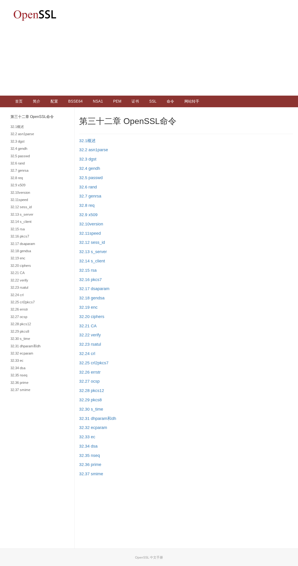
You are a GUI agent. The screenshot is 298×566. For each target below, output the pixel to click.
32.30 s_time (20, 339)
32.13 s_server (21, 214)
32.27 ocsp (18, 317)
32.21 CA (17, 273)
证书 (135, 101)
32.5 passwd (20, 156)
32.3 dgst (17, 141)
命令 (170, 101)
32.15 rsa (17, 229)
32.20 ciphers (20, 266)
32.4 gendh (18, 149)
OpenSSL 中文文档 (35, 15)
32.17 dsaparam (22, 244)
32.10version (20, 192)
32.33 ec (17, 360)
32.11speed (19, 200)
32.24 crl (17, 295)
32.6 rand (17, 163)
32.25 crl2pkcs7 (22, 302)
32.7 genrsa (19, 170)
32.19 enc (17, 258)
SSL (152, 101)
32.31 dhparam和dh (25, 346)
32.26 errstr (19, 309)
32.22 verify (19, 280)
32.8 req (16, 178)
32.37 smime (20, 390)
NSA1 (98, 101)
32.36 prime (19, 383)
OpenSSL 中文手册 (149, 557)
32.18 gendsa (20, 251)
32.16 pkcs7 (19, 236)
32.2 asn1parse (22, 134)
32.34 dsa (17, 368)
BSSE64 (75, 101)
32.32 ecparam (21, 353)
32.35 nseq (18, 375)
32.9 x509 (17, 185)
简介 (36, 101)
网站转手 (191, 101)
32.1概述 (17, 127)
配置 (54, 101)
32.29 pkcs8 (19, 331)
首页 (19, 101)
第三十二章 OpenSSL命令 (32, 117)
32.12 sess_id (21, 207)
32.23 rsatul (19, 287)
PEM (117, 101)
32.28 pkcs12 (20, 324)
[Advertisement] (149, 60)
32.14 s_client (20, 222)
